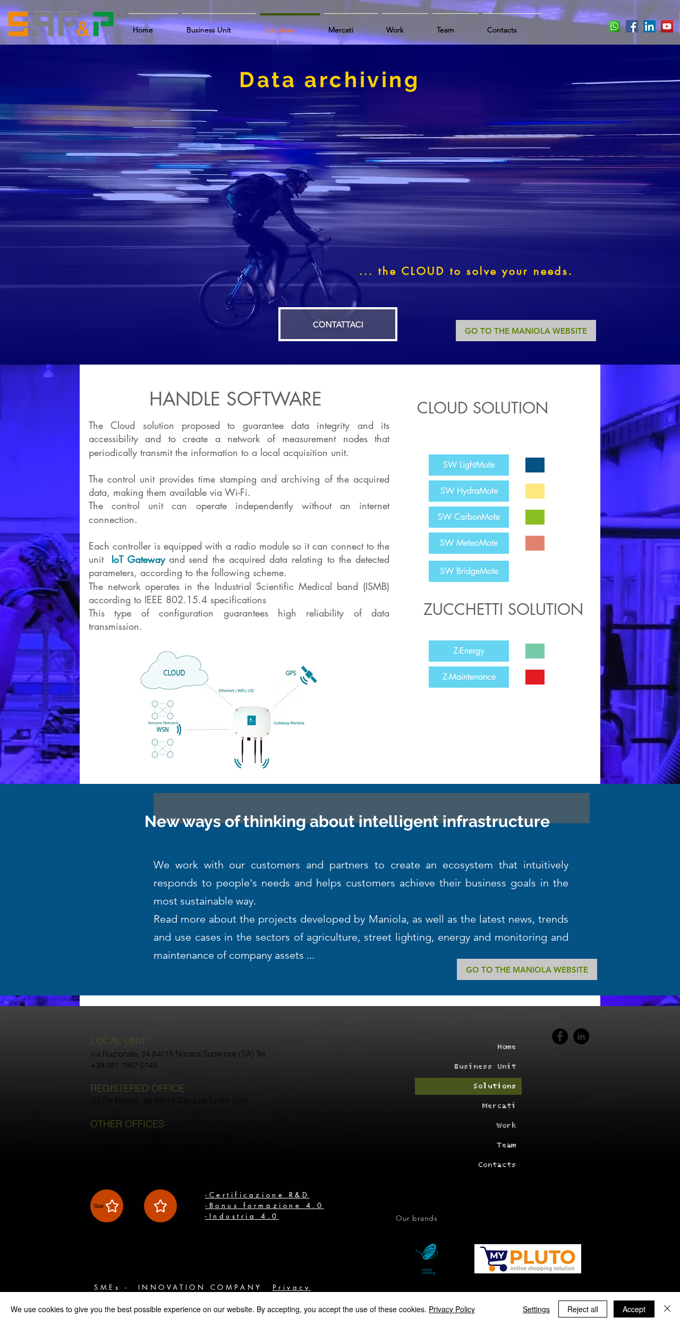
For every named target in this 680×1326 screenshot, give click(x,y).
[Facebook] (560, 1036)
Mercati (499, 1106)
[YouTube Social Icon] (667, 26)
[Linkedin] (581, 1036)
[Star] (160, 1205)
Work (506, 1125)
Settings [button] (536, 1309)
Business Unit (485, 1066)
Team (506, 1145)
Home (506, 1047)
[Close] (667, 1308)
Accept (634, 1309)
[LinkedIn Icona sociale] (649, 26)
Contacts (497, 1165)
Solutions (494, 1086)
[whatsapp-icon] (614, 26)
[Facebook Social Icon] (632, 26)
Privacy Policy (452, 1309)
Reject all (582, 1309)
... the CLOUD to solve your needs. (466, 271)
